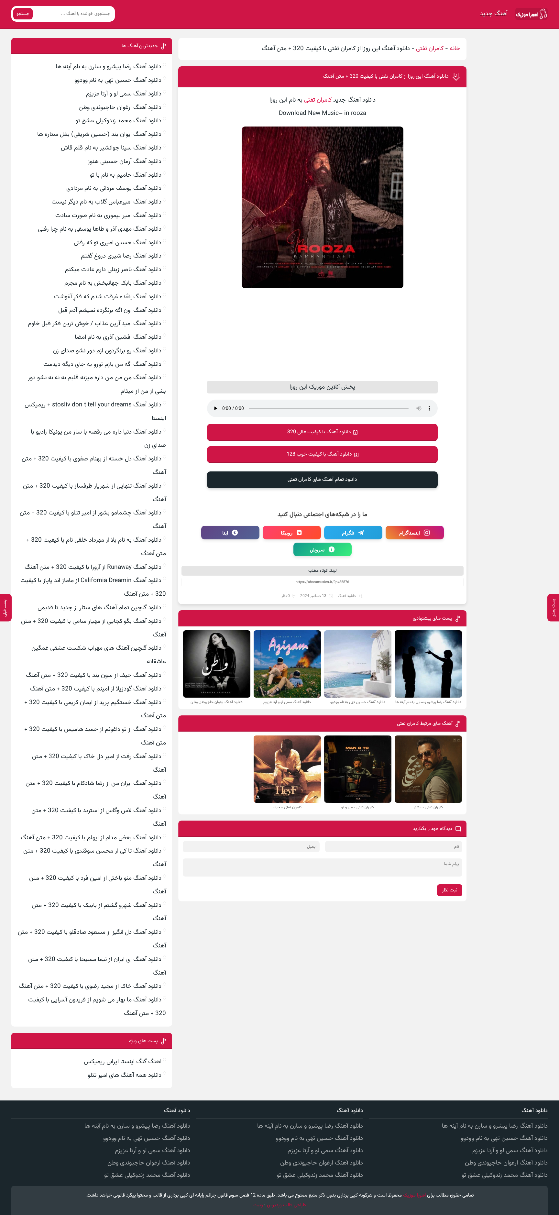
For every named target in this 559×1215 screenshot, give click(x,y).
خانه (455, 48)
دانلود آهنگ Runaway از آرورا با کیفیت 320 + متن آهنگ (93, 567)
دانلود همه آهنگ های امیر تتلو (124, 1075)
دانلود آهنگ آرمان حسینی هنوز (124, 161)
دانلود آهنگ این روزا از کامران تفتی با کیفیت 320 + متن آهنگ (386, 76)
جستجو (22, 13)
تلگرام (348, 532)
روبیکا (286, 532)
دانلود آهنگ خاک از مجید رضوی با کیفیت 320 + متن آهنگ (90, 986)
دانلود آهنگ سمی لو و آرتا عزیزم (123, 94)
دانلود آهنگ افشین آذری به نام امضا (118, 337)
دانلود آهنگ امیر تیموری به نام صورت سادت (108, 215)
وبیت (258, 1205)
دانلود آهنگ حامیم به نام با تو (125, 175)
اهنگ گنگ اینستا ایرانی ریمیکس (122, 1061)
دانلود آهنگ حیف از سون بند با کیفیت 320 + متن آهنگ (93, 675)
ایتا (225, 532)
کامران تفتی (430, 48)
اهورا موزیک (414, 1195)
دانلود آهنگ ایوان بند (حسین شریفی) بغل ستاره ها (99, 134)
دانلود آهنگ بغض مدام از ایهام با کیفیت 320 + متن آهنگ (91, 838)
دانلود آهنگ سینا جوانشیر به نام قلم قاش (111, 148)
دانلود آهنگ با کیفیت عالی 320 (319, 432)
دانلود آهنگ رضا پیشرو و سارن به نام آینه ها (108, 67)
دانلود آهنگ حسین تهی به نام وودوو (117, 80)
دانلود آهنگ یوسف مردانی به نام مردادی (113, 188)
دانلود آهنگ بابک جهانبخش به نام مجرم (112, 283)
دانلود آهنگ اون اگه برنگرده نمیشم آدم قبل (109, 310)
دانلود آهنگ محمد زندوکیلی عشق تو (118, 121)
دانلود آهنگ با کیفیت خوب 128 (319, 454)
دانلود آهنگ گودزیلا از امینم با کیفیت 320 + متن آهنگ (95, 689)
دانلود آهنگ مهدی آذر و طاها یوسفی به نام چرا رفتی (99, 229)
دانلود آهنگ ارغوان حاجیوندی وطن (120, 107)
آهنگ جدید (494, 13)
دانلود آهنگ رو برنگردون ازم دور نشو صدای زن (107, 351)
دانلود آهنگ (347, 596)
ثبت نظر (449, 890)
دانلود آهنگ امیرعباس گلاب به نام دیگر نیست (106, 202)
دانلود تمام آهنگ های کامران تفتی (322, 480)
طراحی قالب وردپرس (286, 1205)
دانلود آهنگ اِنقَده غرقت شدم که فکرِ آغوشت (107, 297)
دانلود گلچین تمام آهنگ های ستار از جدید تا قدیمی (99, 608)
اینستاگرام (409, 532)
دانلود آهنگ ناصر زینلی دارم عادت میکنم (113, 269)
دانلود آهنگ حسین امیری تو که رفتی (117, 243)
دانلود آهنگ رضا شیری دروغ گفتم (121, 256)
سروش (317, 549)
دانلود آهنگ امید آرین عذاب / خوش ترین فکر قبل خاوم (94, 323)
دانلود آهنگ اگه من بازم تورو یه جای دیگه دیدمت (102, 364)
